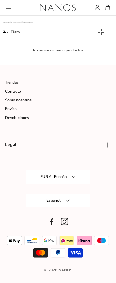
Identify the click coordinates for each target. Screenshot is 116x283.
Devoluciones (17, 117)
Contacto (13, 91)
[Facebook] (51, 221)
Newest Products (21, 22)
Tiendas (12, 82)
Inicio (6, 22)
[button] (8, 8)
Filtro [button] (15, 31)
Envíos (11, 108)
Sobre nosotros (18, 100)
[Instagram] (64, 221)
